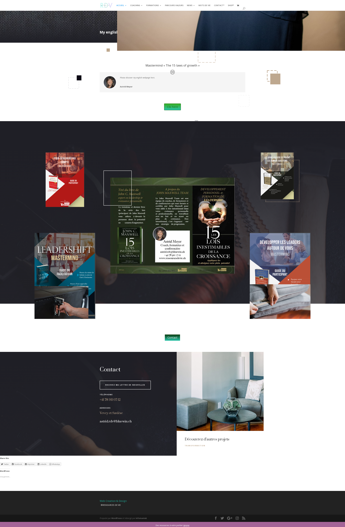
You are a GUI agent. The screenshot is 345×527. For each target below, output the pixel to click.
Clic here (172, 107)
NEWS (189, 5)
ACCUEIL (120, 5)
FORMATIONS (152, 5)
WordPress (116, 518)
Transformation (195, 445)
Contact (172, 337)
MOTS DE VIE (205, 5)
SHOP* (231, 5)
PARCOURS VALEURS (174, 5)
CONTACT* (219, 5)
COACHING (135, 5)
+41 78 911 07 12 (110, 400)
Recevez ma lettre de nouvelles (125, 385)
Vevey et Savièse (111, 413)
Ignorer (186, 525)
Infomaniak (141, 518)
